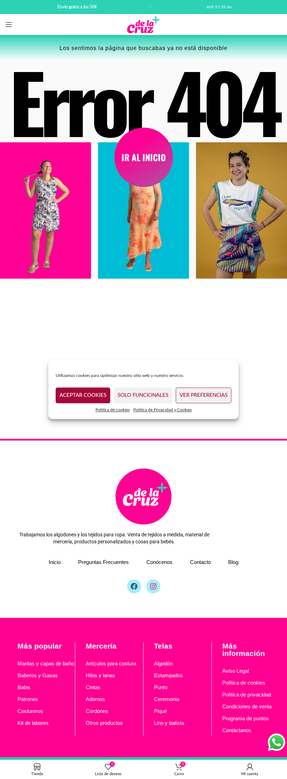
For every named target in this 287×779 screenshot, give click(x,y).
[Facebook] (134, 586)
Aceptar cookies (82, 395)
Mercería (101, 646)
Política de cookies (113, 410)
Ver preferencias (203, 395)
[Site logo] (143, 24)
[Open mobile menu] (9, 24)
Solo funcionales (143, 395)
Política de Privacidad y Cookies (162, 410)
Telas (163, 646)
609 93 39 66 (219, 7)
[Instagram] (153, 586)
